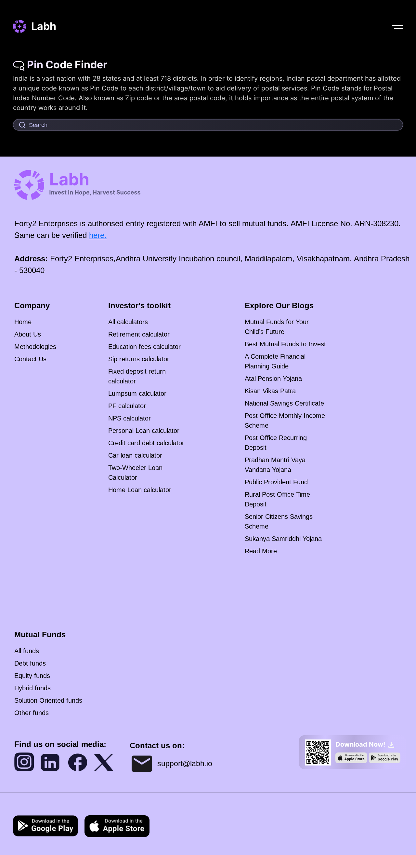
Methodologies (35, 346)
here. (98, 235)
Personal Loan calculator (143, 430)
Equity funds (32, 675)
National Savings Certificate (284, 403)
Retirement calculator (139, 334)
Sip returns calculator (138, 359)
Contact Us (30, 359)
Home (23, 321)
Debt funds (30, 663)
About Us (27, 334)
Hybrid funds (32, 688)
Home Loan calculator (139, 489)
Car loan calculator (135, 455)
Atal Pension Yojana (273, 378)
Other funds (31, 712)
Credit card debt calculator (146, 443)
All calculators (128, 321)
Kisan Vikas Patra (270, 390)
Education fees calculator (144, 346)
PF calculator (127, 405)
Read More (261, 551)
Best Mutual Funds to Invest (285, 344)
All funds (26, 651)
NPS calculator (129, 418)
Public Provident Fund (276, 482)
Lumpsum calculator (137, 393)
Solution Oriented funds (48, 700)
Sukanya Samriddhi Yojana (283, 538)
